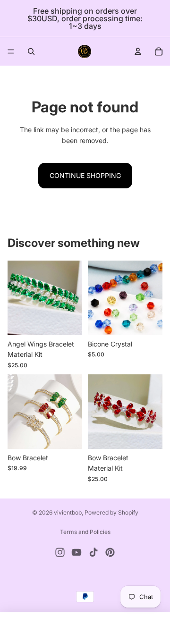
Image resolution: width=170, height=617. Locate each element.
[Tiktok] (93, 552)
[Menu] (11, 51)
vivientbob (68, 512)
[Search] (31, 51)
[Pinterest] (110, 552)
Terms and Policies (85, 531)
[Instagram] (60, 552)
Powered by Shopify (111, 512)
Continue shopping (85, 175)
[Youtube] (76, 552)
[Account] (138, 51)
